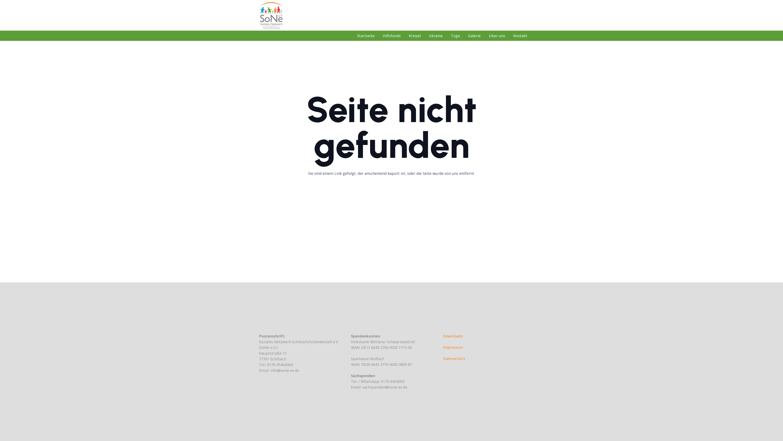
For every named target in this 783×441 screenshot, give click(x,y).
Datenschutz (454, 358)
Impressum (453, 347)
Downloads (452, 336)
